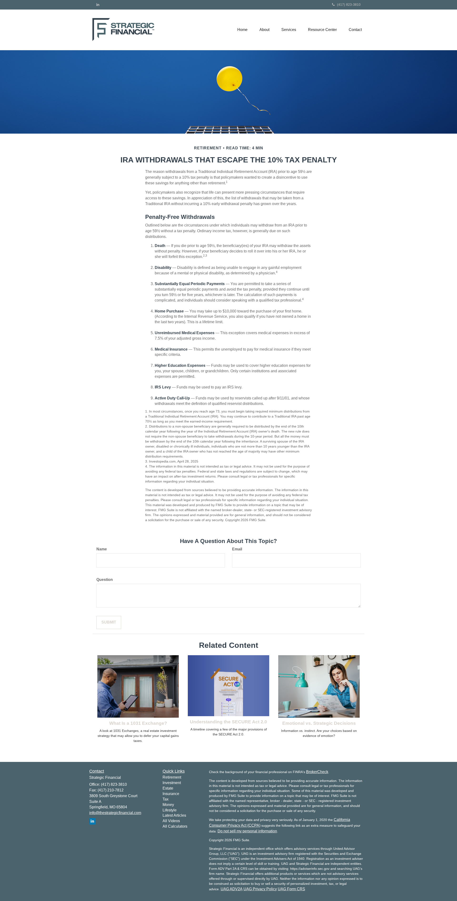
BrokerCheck (317, 772)
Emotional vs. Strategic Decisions (319, 723)
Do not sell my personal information (247, 831)
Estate (168, 788)
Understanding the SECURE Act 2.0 (228, 721)
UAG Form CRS (291, 889)
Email (237, 549)
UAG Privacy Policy (260, 889)
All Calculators (175, 826)
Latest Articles (174, 815)
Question (104, 580)
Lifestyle (170, 810)
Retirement (172, 777)
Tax (166, 799)
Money (168, 805)
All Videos (171, 821)
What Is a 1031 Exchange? (138, 723)
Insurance (171, 794)
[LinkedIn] (97, 4)
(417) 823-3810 (349, 4)
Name (101, 549)
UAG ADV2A (232, 889)
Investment (172, 783)
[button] (264, 30)
